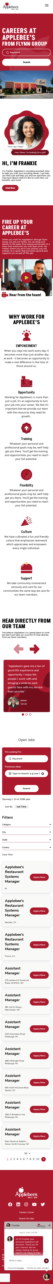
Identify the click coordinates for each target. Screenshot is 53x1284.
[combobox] (26, 773)
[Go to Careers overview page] (11, 5)
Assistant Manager (12, 971)
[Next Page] (43, 1159)
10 (37, 1159)
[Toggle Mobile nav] (46, 5)
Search (26, 62)
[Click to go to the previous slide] (18, 649)
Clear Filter (7, 854)
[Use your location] (42, 773)
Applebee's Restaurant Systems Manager (14, 874)
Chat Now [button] (10, 188)
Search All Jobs (26, 1218)
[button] (26, 824)
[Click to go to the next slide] (35, 649)
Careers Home (26, 1212)
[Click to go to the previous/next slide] (23, 714)
